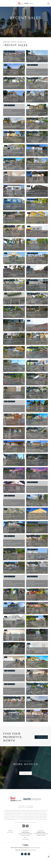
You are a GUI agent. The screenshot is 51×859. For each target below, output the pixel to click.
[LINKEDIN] (29, 854)
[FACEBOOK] (22, 854)
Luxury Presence (35, 847)
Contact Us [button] (25, 773)
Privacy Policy (31, 850)
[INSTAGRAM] (25, 854)
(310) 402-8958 (10, 832)
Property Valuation (43, 737)
